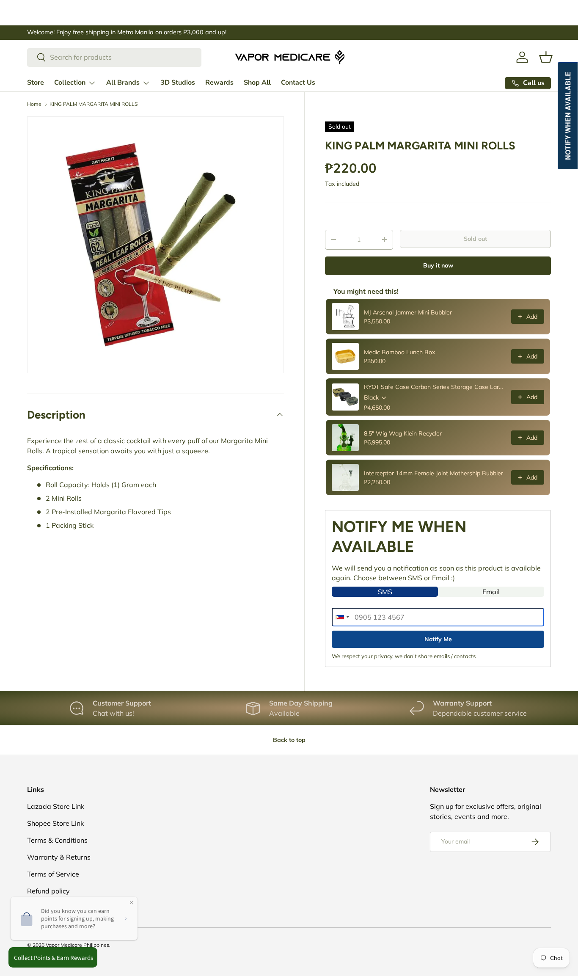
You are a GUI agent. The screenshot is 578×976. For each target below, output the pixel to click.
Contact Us (298, 82)
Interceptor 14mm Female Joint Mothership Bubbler (433, 473)
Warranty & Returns (59, 857)
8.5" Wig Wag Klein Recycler (403, 433)
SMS (385, 591)
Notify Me (438, 639)
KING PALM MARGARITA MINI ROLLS (94, 104)
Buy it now (438, 265)
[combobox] (114, 57)
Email (491, 591)
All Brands (123, 82)
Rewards (219, 82)
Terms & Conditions (57, 840)
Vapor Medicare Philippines (77, 945)
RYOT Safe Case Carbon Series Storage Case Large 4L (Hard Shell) (435, 387)
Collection (69, 82)
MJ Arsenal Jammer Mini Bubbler (408, 312)
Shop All (257, 82)
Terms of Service (53, 874)
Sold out (475, 239)
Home (34, 104)
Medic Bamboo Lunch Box (399, 352)
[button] (546, 57)
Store (35, 82)
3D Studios (177, 82)
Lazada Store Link (55, 806)
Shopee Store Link (55, 823)
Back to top (289, 740)
